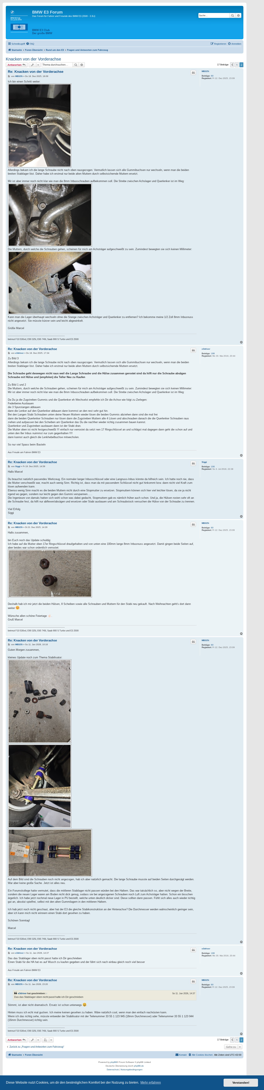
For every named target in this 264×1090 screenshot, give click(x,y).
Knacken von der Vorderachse (33, 59)
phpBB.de (139, 1066)
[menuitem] (30, 43)
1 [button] (237, 65)
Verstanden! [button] (240, 1082)
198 (213, 353)
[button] (232, 64)
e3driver (206, 349)
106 (213, 466)
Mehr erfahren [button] (150, 1082)
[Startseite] (19, 20)
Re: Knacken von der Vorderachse (35, 72)
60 (212, 76)
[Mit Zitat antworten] (193, 72)
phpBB (113, 1062)
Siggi (204, 462)
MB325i (205, 71)
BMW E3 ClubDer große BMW (42, 32)
